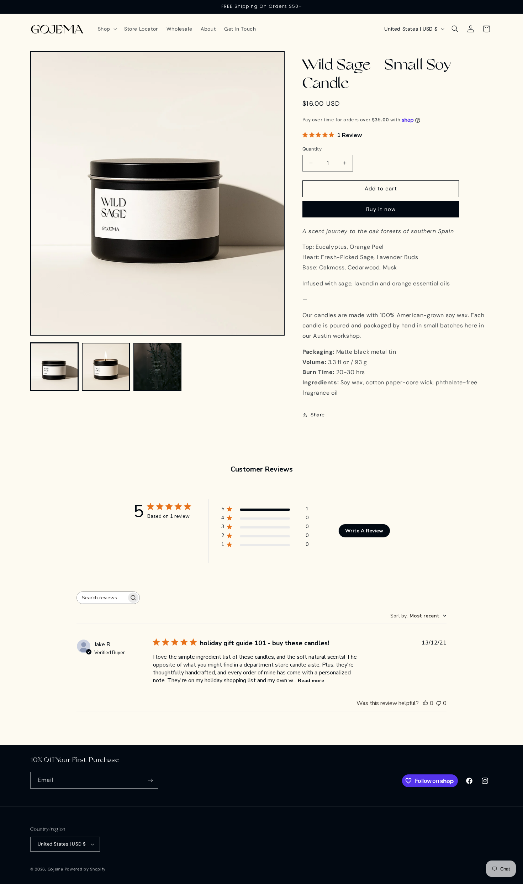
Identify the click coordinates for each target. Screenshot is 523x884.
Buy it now (381, 209)
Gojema (55, 869)
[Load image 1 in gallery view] (54, 367)
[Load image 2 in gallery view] (106, 367)
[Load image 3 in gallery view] (157, 367)
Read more (311, 680)
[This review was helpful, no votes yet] (425, 703)
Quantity (312, 149)
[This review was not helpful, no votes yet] (438, 703)
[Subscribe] (150, 780)
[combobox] (418, 615)
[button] (107, 28)
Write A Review (364, 530)
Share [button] (318, 414)
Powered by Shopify (85, 869)
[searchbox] (102, 598)
